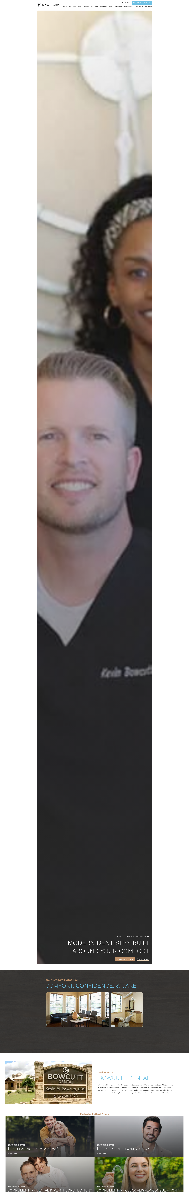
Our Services (75, 7)
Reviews (139, 7)
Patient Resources (103, 7)
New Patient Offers (123, 7)
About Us (88, 7)
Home (65, 7)
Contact (148, 7)
